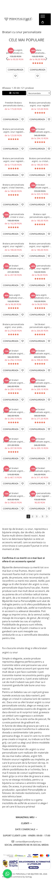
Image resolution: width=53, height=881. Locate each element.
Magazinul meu (25, 817)
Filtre (15, 93)
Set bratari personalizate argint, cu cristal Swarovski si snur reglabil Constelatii (40, 186)
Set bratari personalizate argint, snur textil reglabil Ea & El (13, 411)
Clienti (25, 823)
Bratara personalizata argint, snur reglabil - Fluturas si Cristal (39, 267)
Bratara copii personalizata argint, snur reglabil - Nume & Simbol (39, 215)
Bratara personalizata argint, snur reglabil (39, 104)
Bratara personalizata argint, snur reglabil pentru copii (13, 130)
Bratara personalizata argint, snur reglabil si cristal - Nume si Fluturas (37, 51)
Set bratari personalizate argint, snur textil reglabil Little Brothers (13, 267)
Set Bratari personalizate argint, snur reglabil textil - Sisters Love (40, 325)
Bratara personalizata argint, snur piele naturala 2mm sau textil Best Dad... (13, 325)
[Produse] (43, 17)
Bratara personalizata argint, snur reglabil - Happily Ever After (13, 245)
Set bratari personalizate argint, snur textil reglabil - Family (13, 494)
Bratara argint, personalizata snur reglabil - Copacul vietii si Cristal (39, 296)
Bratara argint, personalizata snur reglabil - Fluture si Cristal (13, 296)
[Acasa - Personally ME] (18, 19)
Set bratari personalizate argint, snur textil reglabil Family (40, 130)
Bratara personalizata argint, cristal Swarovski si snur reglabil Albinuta (13, 186)
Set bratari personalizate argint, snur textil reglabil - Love (13, 352)
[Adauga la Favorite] (15, 76)
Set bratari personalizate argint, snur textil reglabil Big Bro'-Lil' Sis (40, 381)
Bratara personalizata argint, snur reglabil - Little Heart (39, 245)
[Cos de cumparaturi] (42, 22)
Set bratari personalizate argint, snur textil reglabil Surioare (40, 440)
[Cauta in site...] (42, 28)
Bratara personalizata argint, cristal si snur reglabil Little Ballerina (13, 215)
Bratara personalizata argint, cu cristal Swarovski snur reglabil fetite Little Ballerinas (39, 160)
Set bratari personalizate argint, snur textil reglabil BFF (40, 411)
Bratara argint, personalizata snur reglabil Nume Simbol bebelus (15, 51)
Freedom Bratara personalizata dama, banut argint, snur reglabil (13, 104)
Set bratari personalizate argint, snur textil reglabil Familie (40, 352)
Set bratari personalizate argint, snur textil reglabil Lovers (13, 381)
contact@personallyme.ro (28, 841)
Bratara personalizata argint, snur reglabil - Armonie (39, 494)
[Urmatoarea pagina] (47, 516)
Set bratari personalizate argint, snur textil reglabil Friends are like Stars (39, 469)
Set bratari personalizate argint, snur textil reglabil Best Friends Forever (13, 440)
